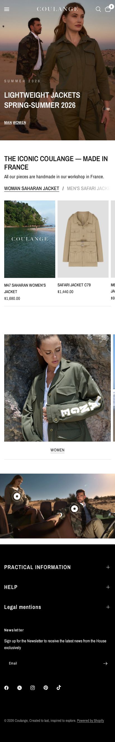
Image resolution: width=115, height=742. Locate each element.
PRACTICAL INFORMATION (37, 567)
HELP (11, 587)
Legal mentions (22, 607)
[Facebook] (10, 688)
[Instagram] (36, 688)
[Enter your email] (105, 663)
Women (58, 450)
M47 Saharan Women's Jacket (25, 288)
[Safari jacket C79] (83, 239)
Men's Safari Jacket (90, 188)
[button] (8, 122)
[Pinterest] (50, 688)
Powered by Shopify (90, 720)
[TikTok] (63, 687)
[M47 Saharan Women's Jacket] (29, 239)
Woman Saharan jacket (31, 188)
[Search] (98, 9)
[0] (107, 9)
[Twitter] (23, 688)
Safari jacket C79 (74, 285)
